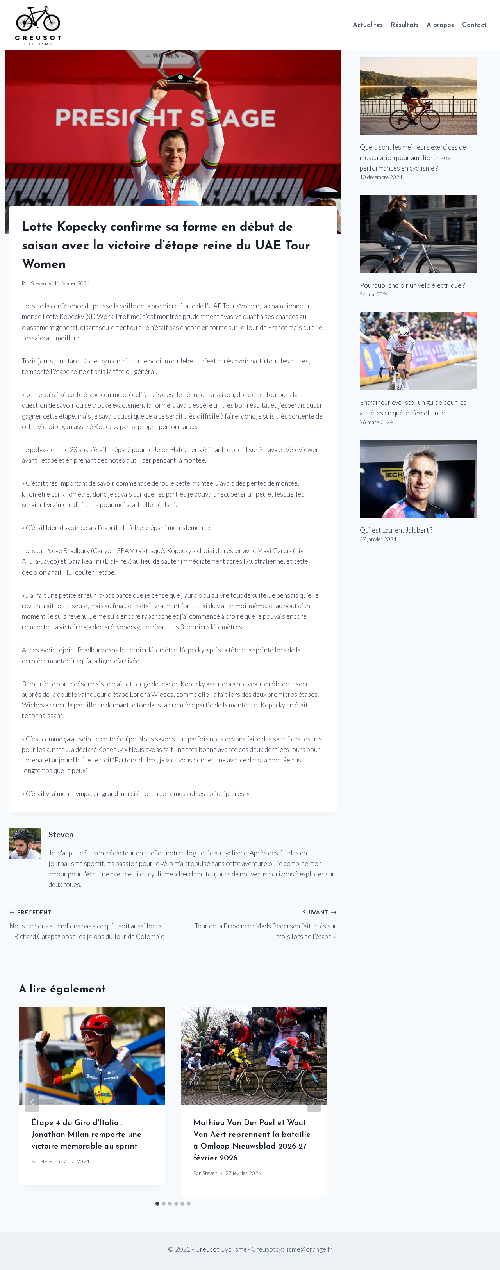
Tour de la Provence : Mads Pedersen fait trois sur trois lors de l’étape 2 (266, 924)
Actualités (368, 25)
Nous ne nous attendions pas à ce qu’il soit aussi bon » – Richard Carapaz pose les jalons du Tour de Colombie (86, 924)
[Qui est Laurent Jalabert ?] (425, 479)
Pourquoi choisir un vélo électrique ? (412, 285)
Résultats (405, 25)
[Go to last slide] (32, 1102)
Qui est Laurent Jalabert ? (396, 530)
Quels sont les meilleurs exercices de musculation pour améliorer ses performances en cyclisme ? (413, 157)
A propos (440, 25)
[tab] (157, 1204)
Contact (474, 25)
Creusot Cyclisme (221, 1249)
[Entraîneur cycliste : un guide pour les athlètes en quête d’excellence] (425, 351)
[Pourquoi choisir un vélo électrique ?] (425, 234)
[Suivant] (314, 1102)
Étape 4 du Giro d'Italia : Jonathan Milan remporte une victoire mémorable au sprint (86, 1135)
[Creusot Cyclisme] (38, 25)
